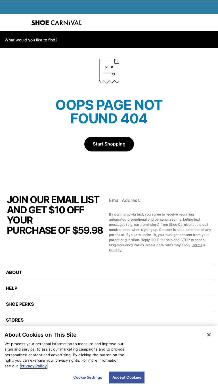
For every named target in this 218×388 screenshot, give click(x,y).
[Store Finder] (22, 22)
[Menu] (8, 22)
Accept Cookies (126, 377)
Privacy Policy (34, 366)
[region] (109, 357)
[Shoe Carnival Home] (56, 22)
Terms (197, 245)
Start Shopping (109, 144)
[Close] (209, 334)
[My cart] (210, 22)
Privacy (115, 250)
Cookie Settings (87, 377)
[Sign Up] (205, 200)
